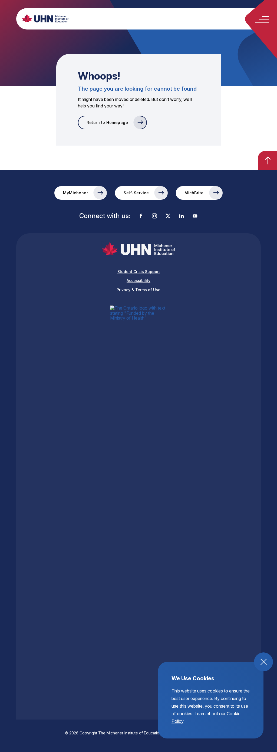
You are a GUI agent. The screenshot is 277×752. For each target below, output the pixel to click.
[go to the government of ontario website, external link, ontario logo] (138, 508)
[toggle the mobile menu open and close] (262, 19)
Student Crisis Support (138, 271)
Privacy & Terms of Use (138, 289)
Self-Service (136, 193)
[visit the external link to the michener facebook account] (141, 216)
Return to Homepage (107, 122)
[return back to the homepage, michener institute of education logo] (148, 18)
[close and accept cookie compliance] (263, 661)
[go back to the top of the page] (267, 160)
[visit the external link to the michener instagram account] (154, 216)
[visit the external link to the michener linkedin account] (181, 216)
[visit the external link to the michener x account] (168, 216)
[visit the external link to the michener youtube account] (195, 216)
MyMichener (75, 193)
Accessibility (138, 280)
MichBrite (194, 193)
